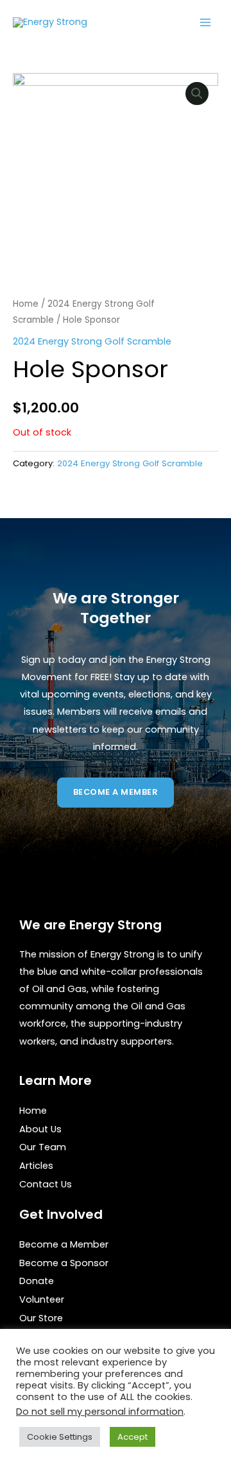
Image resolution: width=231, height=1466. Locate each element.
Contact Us (45, 1184)
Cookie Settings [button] (59, 1437)
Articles (36, 1165)
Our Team (42, 1147)
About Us (40, 1129)
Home (25, 304)
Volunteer (41, 1299)
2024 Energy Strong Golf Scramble (92, 341)
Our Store (41, 1318)
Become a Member (63, 1244)
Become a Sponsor (63, 1263)
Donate (36, 1281)
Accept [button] (132, 1437)
